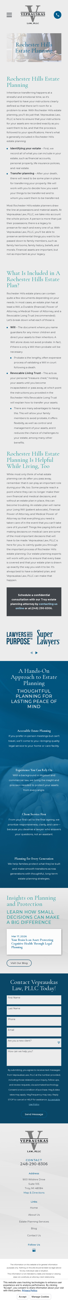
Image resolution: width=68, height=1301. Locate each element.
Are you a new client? (20, 1040)
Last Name (14, 1008)
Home (34, 1207)
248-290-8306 (34, 1164)
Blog (34, 1228)
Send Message (34, 1114)
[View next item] (36, 652)
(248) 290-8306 (41, 608)
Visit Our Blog (19, 963)
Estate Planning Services (34, 1221)
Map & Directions (34, 1192)
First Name (14, 997)
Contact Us (34, 1235)
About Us (34, 1214)
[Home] (33, 14)
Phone (11, 1019)
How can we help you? (20, 1051)
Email (11, 1030)
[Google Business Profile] (34, 1250)
